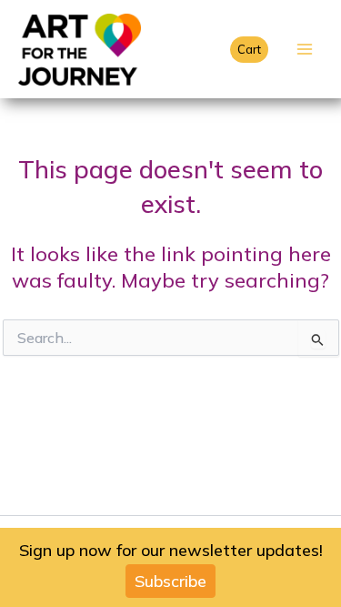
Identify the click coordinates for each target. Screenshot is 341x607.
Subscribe (170, 581)
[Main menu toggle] (304, 49)
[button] (249, 49)
